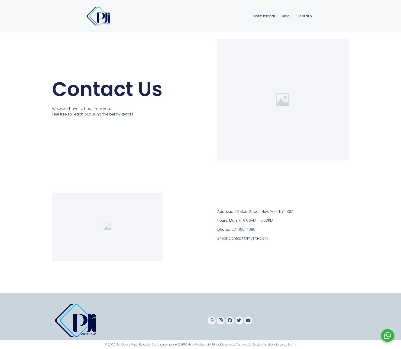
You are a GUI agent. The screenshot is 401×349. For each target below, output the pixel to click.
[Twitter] (239, 320)
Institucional (264, 16)
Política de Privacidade (212, 344)
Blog (286, 16)
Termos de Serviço (249, 344)
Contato (304, 16)
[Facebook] (230, 320)
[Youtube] (248, 320)
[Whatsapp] (212, 320)
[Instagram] (221, 320)
